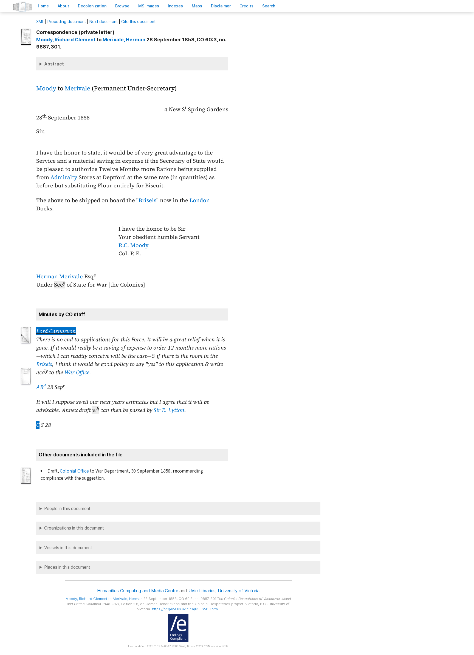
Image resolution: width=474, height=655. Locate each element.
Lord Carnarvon (56, 331)
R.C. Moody (134, 245)
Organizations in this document (74, 528)
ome (43, 6)
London (200, 200)
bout (63, 6)
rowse (122, 6)
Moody (46, 88)
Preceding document (66, 21)
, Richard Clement (65, 39)
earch (268, 6)
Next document (103, 21)
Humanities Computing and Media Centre (137, 590)
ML (40, 21)
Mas (197, 6)
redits (246, 6)
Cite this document (138, 21)
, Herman (124, 39)
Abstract (54, 64)
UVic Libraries (202, 590)
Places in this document (67, 567)
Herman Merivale (59, 276)
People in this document (67, 508)
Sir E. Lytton (169, 410)
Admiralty (63, 177)
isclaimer (221, 6)
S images (148, 6)
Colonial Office (74, 471)
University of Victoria (238, 590)
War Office (76, 372)
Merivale (77, 88)
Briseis (147, 200)
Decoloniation (92, 6)
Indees (175, 6)
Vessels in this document (68, 547)
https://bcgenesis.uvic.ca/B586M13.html (185, 609)
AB (41, 387)
